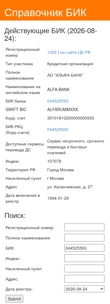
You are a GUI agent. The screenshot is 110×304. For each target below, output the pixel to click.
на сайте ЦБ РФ (75, 52)
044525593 (57, 101)
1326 (52, 52)
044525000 (57, 129)
